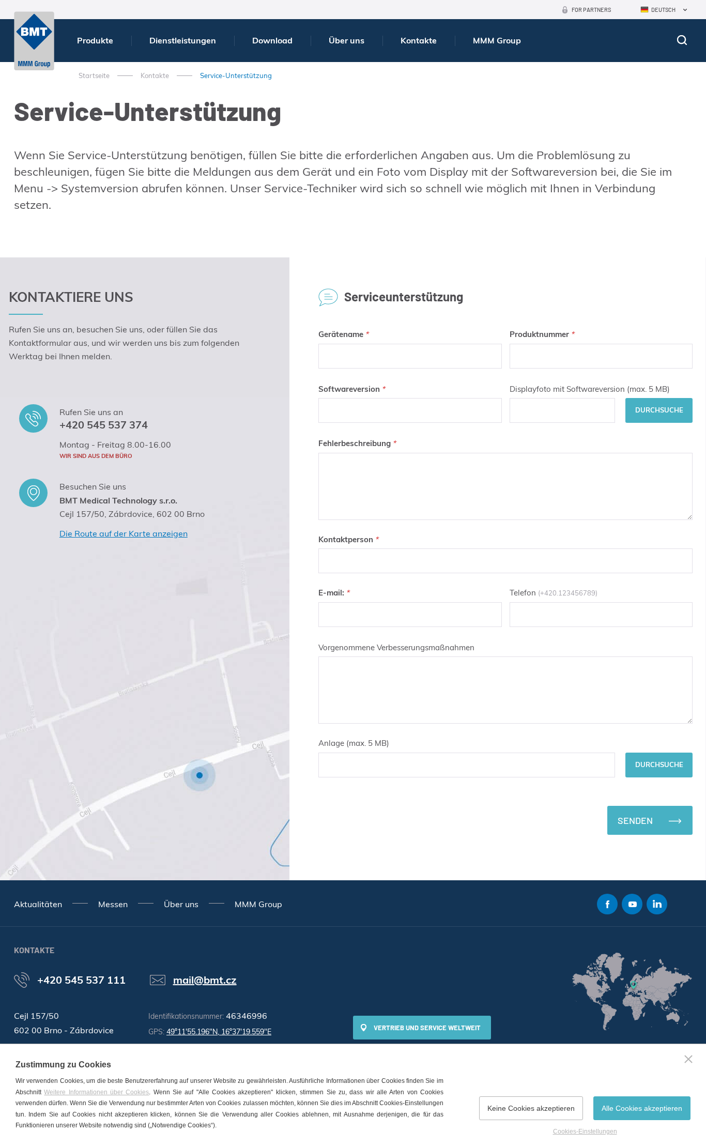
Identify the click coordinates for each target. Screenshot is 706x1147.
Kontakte (419, 40)
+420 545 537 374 (103, 424)
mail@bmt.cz (205, 979)
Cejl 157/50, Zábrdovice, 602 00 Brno (132, 514)
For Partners (591, 9)
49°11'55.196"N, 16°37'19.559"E (218, 1031)
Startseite (94, 75)
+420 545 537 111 (81, 979)
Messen (113, 904)
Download (272, 40)
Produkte (95, 40)
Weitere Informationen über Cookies (96, 1092)
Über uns (346, 40)
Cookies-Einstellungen (585, 1131)
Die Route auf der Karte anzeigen (123, 533)
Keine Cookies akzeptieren (531, 1108)
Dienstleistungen (182, 40)
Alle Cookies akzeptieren (642, 1108)
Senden (635, 820)
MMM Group (497, 40)
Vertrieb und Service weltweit (427, 1027)
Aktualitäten (38, 904)
